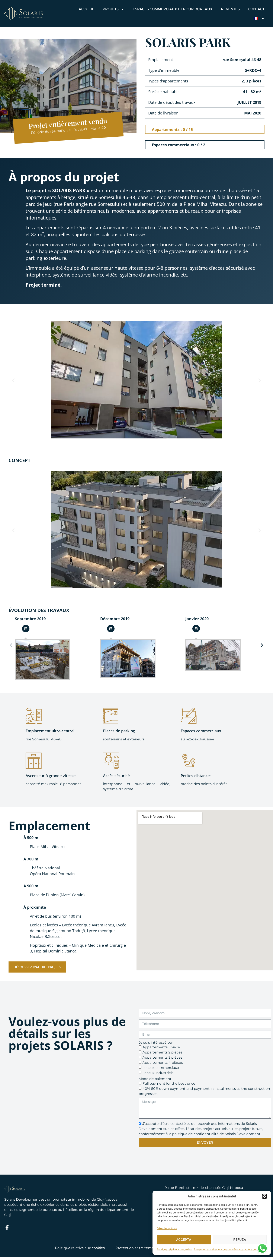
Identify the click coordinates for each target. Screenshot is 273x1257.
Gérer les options (167, 1228)
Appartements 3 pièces (162, 1057)
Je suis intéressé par (156, 1042)
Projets (111, 9)
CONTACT (256, 9)
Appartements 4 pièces (162, 1062)
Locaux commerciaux (160, 1067)
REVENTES (230, 9)
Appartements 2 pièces (162, 1052)
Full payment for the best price (168, 1083)
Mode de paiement (155, 1079)
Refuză (239, 1240)
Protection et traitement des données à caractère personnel (229, 1249)
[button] (264, 1196)
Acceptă (183, 1240)
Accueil (86, 9)
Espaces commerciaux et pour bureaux (172, 9)
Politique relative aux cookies (174, 1249)
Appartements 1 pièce (161, 1047)
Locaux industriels (157, 1073)
